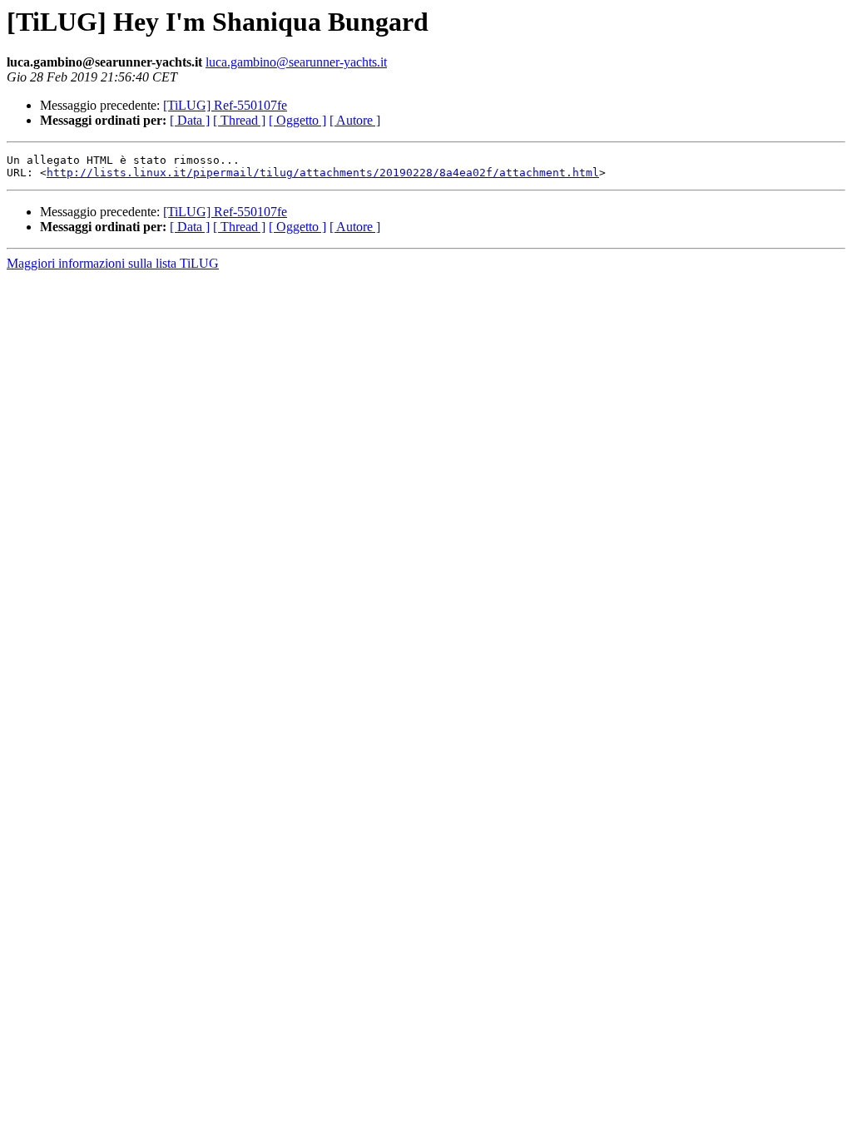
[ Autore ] (354, 120)
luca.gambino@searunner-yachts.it (296, 62)
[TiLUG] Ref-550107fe (225, 105)
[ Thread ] (239, 120)
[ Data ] (190, 120)
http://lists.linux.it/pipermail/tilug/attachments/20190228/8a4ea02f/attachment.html (323, 172)
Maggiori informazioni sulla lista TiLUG (113, 263)
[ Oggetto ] (297, 120)
